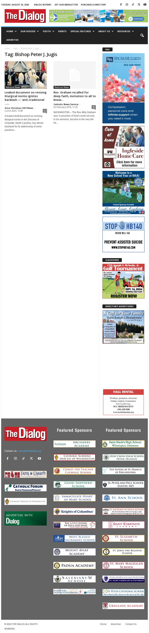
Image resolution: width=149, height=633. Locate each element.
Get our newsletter (66, 4)
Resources (123, 31)
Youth (47, 31)
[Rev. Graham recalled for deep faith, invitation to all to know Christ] (75, 75)
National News (13, 87)
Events (62, 31)
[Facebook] (121, 5)
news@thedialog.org (29, 450)
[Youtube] (145, 5)
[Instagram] (127, 5)
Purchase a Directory (93, 4)
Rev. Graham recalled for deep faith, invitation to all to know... (75, 96)
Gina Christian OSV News (19, 107)
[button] (142, 35)
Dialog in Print (42, 4)
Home (9, 31)
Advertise (12, 39)
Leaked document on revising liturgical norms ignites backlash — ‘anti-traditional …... (26, 97)
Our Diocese (28, 31)
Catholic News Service (66, 104)
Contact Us (130, 623)
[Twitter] (139, 5)
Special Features (80, 31)
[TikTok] (133, 5)
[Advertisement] (123, 365)
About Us (104, 31)
